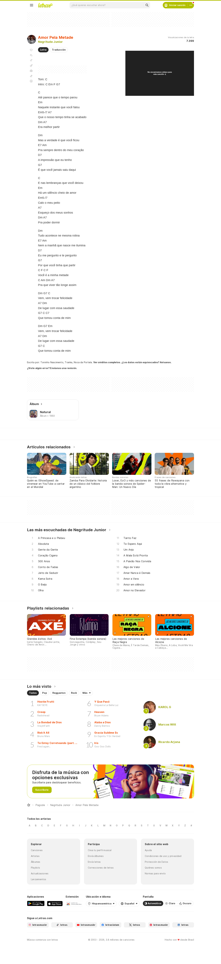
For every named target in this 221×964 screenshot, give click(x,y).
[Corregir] (31, 76)
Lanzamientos (38, 879)
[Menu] (31, 5)
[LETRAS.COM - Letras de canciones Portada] (45, 5)
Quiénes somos (153, 867)
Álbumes (35, 861)
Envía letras (94, 861)
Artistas (35, 856)
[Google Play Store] (35, 903)
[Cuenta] (191, 5)
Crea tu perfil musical (99, 850)
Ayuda (148, 850)
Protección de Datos (156, 861)
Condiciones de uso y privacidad (163, 856)
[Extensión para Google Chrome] (74, 903)
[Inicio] (28, 805)
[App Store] (55, 903)
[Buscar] (147, 5)
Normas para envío (155, 873)
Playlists (35, 867)
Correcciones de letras (101, 867)
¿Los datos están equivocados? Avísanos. (147, 362)
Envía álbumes (96, 856)
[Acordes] (31, 65)
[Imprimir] (31, 70)
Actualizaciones (39, 873)
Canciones (37, 850)
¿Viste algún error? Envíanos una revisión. (52, 368)
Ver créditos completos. (107, 362)
